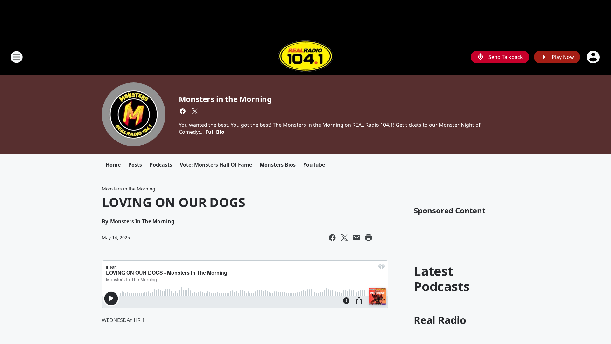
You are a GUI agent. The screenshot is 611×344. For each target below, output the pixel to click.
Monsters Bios (278, 164)
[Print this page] (368, 237)
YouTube (314, 164)
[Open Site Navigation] (16, 57)
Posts (135, 164)
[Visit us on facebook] (182, 111)
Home (113, 164)
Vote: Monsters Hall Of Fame (216, 164)
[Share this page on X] (344, 237)
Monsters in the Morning (225, 99)
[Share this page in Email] (356, 237)
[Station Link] (305, 57)
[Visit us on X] (195, 111)
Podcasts (161, 164)
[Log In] (594, 57)
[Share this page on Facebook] (332, 237)
